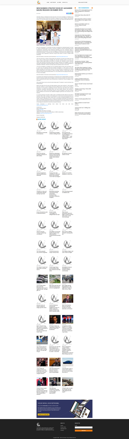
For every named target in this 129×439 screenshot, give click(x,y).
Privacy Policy (63, 427)
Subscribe (84, 430)
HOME (48, 2)
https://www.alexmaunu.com (62, 56)
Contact (62, 430)
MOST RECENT (53, 2)
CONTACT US (64, 2)
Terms (61, 425)
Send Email (41, 109)
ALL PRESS (59, 2)
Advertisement (63, 428)
